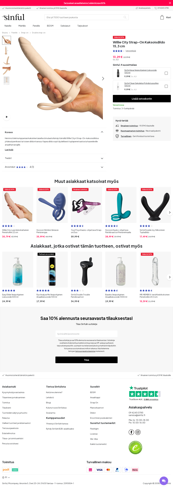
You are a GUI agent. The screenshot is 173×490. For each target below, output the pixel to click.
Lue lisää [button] (9, 149)
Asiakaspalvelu (145, 8)
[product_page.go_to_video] (6, 117)
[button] (170, 3)
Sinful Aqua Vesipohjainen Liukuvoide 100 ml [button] (140, 71)
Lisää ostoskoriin (142, 98)
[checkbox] (166, 73)
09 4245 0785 (163, 8)
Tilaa (86, 359)
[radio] (114, 51)
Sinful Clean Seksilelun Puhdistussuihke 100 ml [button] (141, 84)
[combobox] (83, 17)
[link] (5, 32)
